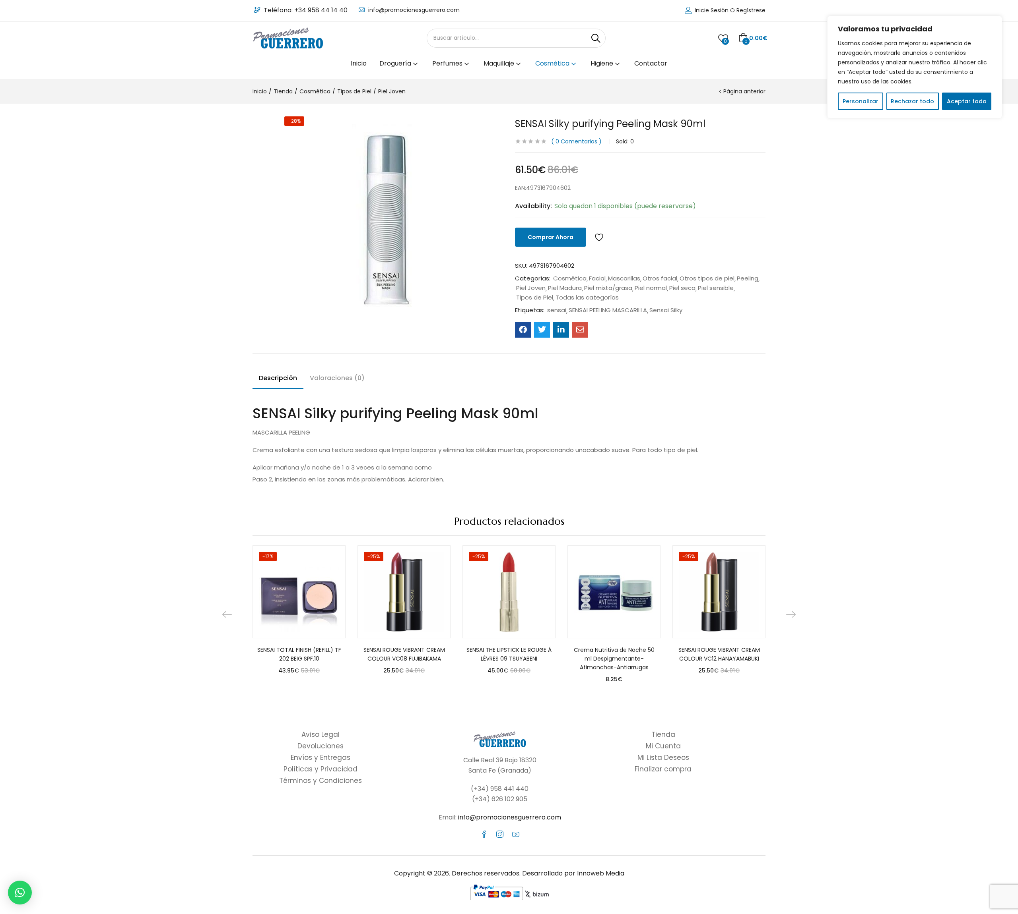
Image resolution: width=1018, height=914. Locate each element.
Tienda (283, 91)
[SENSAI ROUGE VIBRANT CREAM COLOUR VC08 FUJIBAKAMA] (404, 592)
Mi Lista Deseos (663, 757)
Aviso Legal (320, 734)
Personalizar (860, 101)
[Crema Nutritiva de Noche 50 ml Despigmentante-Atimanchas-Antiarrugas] (614, 592)
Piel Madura (565, 288)
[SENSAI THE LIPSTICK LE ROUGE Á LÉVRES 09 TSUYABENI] (509, 592)
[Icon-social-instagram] (499, 834)
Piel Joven (392, 91)
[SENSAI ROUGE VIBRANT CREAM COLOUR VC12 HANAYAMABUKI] (719, 592)
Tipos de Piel (354, 91)
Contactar (650, 63)
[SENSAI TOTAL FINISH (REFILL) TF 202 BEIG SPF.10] (299, 592)
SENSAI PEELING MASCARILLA (608, 310)
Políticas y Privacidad (320, 769)
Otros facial (660, 278)
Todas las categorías (587, 297)
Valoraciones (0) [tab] (337, 378)
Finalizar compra (663, 769)
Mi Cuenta (663, 746)
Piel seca (682, 288)
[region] (914, 67)
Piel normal (651, 288)
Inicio (359, 63)
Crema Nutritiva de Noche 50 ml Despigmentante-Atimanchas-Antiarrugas (614, 658)
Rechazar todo (912, 101)
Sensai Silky (665, 310)
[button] (752, 38)
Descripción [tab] (278, 378)
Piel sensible (716, 288)
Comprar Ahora (550, 237)
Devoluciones (320, 746)
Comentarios (576, 141)
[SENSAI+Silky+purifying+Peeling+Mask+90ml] (542, 330)
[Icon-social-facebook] (484, 834)
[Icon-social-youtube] (515, 834)
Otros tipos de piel (707, 278)
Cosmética (553, 63)
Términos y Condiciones (320, 780)
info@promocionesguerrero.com (414, 10)
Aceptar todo (967, 101)
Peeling (747, 278)
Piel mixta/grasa (608, 288)
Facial (597, 278)
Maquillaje (500, 63)
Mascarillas (624, 278)
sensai (556, 310)
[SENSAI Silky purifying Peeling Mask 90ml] (523, 330)
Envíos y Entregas (320, 757)
